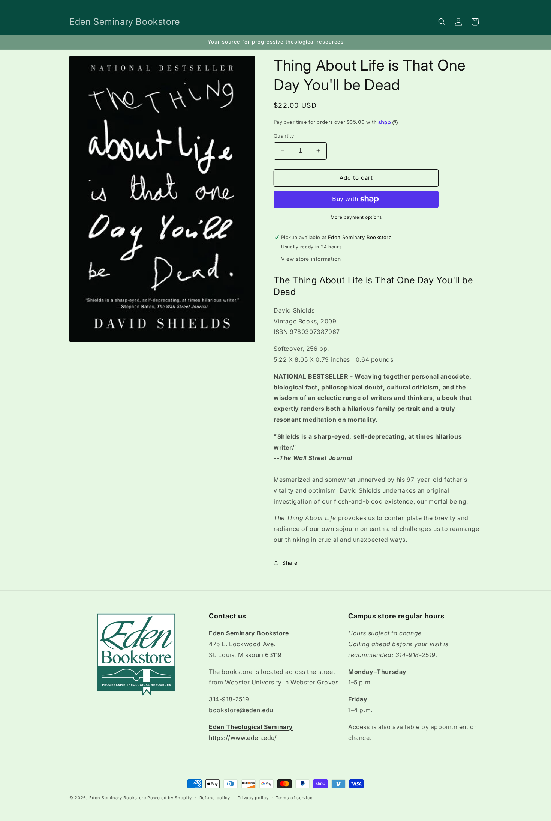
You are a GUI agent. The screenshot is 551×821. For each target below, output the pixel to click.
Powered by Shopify (169, 797)
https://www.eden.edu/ (243, 737)
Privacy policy (253, 797)
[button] (442, 22)
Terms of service (294, 797)
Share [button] (290, 562)
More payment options (356, 217)
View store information (311, 259)
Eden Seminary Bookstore (117, 797)
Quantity (284, 136)
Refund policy (214, 797)
